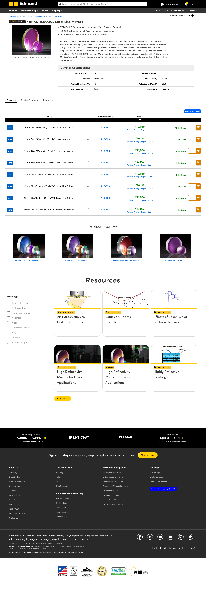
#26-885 (105, 139)
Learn (45, 10)
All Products (14, 16)
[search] (102, 4)
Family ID (174, 15)
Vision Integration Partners (113, 477)
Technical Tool (19, 307)
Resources (48, 99)
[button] (180, 10)
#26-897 (105, 209)
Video (14, 322)
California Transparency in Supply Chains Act (28, 548)
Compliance (14, 504)
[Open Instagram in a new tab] (181, 537)
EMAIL (128, 437)
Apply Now (162, 489)
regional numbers (35, 441)
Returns (59, 477)
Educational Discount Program (115, 486)
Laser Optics (27, 16)
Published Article (20, 327)
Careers (12, 490)
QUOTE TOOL (170, 438)
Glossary (16, 337)
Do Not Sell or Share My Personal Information (64, 546)
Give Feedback (62, 486)
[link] (190, 2)
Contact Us (193, 10)
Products (11, 99)
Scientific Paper (20, 342)
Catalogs (155, 472)
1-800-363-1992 (179, 10)
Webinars (16, 317)
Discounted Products (111, 495)
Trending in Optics (21, 312)
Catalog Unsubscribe (158, 481)
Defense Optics (62, 516)
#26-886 (105, 150)
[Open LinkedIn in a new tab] (170, 537)
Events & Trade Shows (18, 481)
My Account (171, 4)
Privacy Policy (15, 543)
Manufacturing (29, 10)
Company (56, 10)
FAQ (14, 332)
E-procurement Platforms (113, 504)
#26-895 (105, 186)
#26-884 (105, 127)
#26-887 (105, 162)
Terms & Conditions (43, 543)
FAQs (58, 481)
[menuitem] (16, 10)
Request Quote (147, 129)
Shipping (59, 472)
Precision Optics (62, 498)
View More (62, 398)
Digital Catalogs (156, 477)
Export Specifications (192, 111)
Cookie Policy (28, 543)
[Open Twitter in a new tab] (150, 537)
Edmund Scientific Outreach (114, 499)
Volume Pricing (133, 129)
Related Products (29, 99)
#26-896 (105, 197)
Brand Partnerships (17, 513)
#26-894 (105, 174)
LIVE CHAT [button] (81, 437)
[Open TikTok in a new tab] (190, 537)
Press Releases (15, 495)
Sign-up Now (147, 455)
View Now (77, 324)
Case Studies (14, 499)
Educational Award (110, 490)
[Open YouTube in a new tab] (160, 537)
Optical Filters (61, 503)
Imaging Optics (62, 512)
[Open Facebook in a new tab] (140, 537)
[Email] (189, 15)
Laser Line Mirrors (55, 16)
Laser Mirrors (40, 16)
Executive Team (15, 477)
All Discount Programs (112, 472)
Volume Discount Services (113, 481)
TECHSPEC (14, 508)
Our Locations (14, 486)
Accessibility (58, 543)
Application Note (20, 303)
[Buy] (198, 127)
